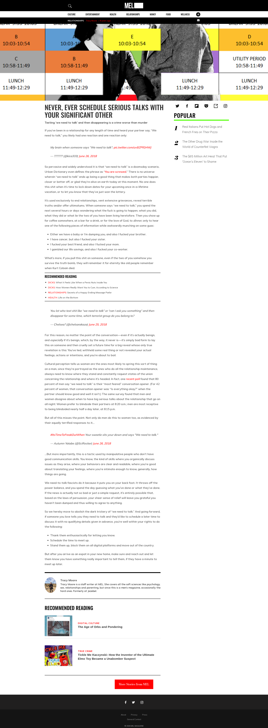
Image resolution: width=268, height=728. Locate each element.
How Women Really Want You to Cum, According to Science (83, 287)
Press (144, 715)
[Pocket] (206, 106)
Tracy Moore (91, 20)
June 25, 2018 (98, 324)
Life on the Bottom (63, 297)
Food (168, 14)
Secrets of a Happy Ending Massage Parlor (80, 292)
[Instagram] (225, 106)
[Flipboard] (196, 106)
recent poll (133, 379)
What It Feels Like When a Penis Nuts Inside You (77, 282)
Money (153, 14)
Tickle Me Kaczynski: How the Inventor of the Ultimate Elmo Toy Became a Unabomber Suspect (116, 656)
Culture (72, 14)
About (123, 715)
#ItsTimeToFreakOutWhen (67, 434)
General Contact (134, 719)
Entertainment (93, 14)
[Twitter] (177, 106)
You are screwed (115, 171)
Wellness (185, 14)
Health (113, 14)
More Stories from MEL (134, 684)
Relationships (133, 14)
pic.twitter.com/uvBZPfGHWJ (132, 147)
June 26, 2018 (88, 156)
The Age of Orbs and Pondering (100, 626)
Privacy (134, 715)
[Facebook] (187, 106)
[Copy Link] (216, 106)
